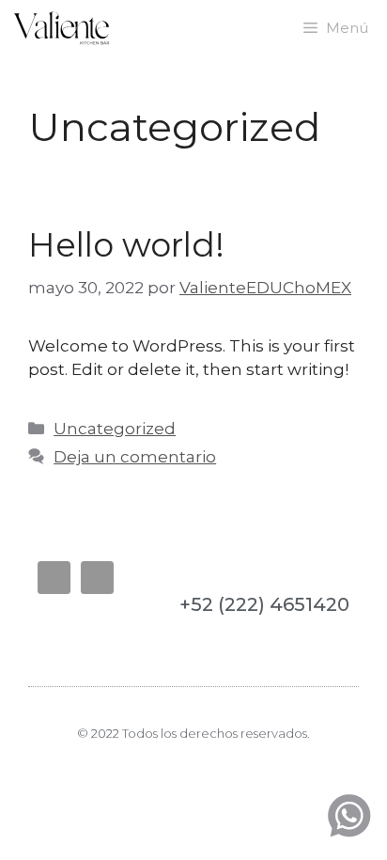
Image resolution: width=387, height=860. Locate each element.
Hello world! (126, 245)
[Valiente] (62, 28)
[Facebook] (54, 577)
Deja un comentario (135, 456)
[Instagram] (97, 577)
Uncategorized (115, 428)
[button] (55, 627)
